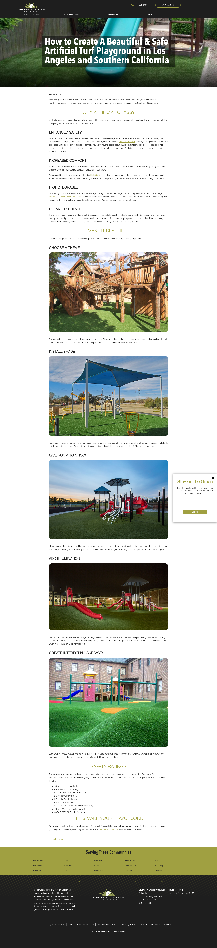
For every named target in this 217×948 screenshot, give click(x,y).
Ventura (97, 866)
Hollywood (68, 861)
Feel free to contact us (108, 830)
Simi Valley (159, 866)
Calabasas (129, 871)
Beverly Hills (37, 866)
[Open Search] (132, 5)
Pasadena (98, 861)
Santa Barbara (69, 866)
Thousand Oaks (131, 866)
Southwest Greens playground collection (66, 197)
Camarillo (158, 871)
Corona (66, 871)
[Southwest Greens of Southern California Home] (32, 8)
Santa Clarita (38, 871)
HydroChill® (95, 175)
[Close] (212, 479)
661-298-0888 (144, 5)
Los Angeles (38, 861)
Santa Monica (130, 861)
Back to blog (57, 839)
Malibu (157, 861)
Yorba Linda (98, 871)
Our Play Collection (127, 142)
